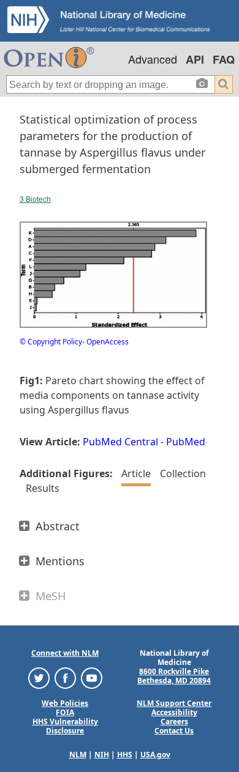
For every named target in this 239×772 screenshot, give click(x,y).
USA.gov (155, 754)
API (195, 59)
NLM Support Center (174, 703)
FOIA (65, 712)
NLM (77, 754)
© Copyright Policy (51, 341)
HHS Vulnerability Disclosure (65, 726)
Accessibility (174, 712)
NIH (101, 754)
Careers (174, 721)
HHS (124, 754)
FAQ (224, 59)
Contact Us (174, 731)
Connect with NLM (65, 653)
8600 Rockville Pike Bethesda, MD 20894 (174, 676)
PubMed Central (120, 441)
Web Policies (65, 703)
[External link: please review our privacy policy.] (39, 677)
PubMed (185, 441)
